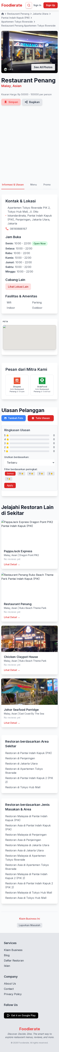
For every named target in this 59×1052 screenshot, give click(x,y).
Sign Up (50, 5)
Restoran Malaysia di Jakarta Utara (27, 845)
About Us (10, 983)
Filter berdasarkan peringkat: (21, 469)
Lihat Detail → (12, 564)
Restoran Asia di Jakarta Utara (24, 850)
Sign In (37, 5)
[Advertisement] (29, 142)
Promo (47, 184)
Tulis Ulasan (43, 418)
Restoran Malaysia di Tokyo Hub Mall (28, 892)
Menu (33, 184)
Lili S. (11, 69)
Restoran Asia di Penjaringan (23, 840)
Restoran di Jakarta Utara (21, 763)
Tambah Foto (15, 418)
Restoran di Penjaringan (20, 758)
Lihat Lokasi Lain (18, 286)
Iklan (7, 965)
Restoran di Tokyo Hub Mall (22, 787)
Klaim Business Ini (29, 918)
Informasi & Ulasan (13, 184)
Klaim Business (13, 950)
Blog (7, 955)
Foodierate (11, 5)
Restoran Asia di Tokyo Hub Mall (25, 897)
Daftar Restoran (14, 960)
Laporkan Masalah (29, 925)
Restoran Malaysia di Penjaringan (26, 834)
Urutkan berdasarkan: (16, 457)
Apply (10, 485)
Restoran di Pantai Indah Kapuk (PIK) (28, 753)
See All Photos (43, 67)
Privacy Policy (13, 994)
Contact (9, 988)
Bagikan (34, 102)
